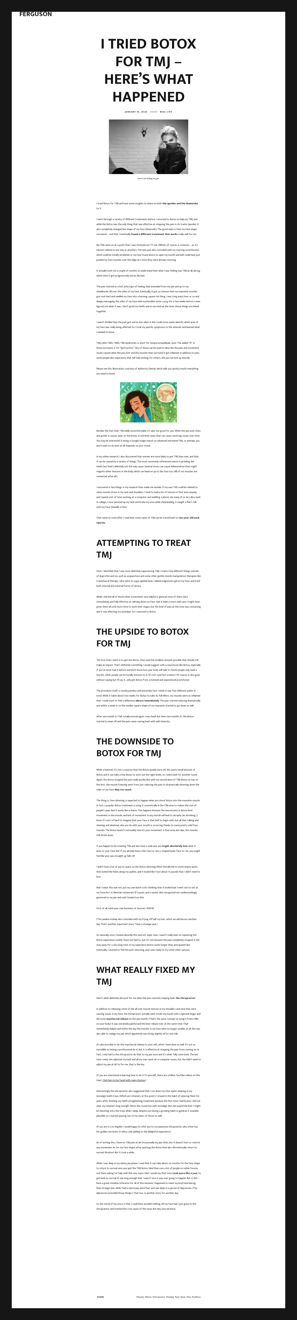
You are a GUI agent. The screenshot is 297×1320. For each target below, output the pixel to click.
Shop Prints (184, 11)
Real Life (166, 112)
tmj (189, 1297)
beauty (141, 1297)
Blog (157, 11)
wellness (197, 1297)
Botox (149, 1297)
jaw (177, 1297)
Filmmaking (124, 11)
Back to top (285, 1310)
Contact (168, 11)
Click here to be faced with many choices (124, 1080)
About (109, 11)
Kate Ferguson (35, 11)
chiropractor (159, 1297)
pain (184, 1297)
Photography (142, 11)
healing (171, 1297)
